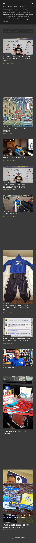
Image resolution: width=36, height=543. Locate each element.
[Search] (32, 2)
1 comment (10, 133)
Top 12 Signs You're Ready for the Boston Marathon (16, 516)
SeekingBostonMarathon (14, 6)
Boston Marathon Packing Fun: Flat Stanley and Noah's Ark (17, 307)
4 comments (10, 63)
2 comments (10, 343)
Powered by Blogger (19, 537)
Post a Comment (11, 160)
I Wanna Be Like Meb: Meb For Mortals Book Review (16, 526)
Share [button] (4, 63)
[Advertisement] (18, 80)
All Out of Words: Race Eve (15, 158)
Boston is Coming (11, 214)
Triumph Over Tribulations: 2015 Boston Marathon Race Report (16, 58)
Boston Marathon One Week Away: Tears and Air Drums (16, 339)
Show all (28, 31)
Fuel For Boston (10, 367)
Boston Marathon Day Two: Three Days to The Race (16, 186)
